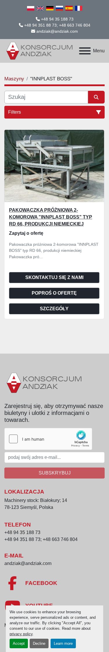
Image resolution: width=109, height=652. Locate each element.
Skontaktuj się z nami (54, 277)
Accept (19, 643)
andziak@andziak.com (57, 31)
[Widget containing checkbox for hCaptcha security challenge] (48, 439)
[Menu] (85, 50)
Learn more (63, 643)
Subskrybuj (55, 472)
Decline (39, 643)
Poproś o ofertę (54, 293)
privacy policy (21, 634)
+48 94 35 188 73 (57, 19)
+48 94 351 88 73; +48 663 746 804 (57, 25)
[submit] (96, 97)
